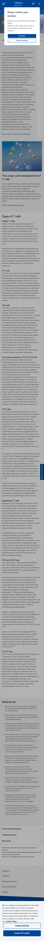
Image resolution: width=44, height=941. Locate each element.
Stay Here (22, 36)
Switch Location (22, 40)
